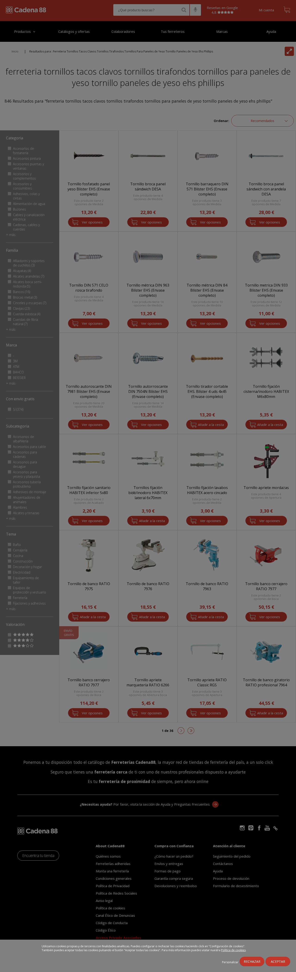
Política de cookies (233, 950)
